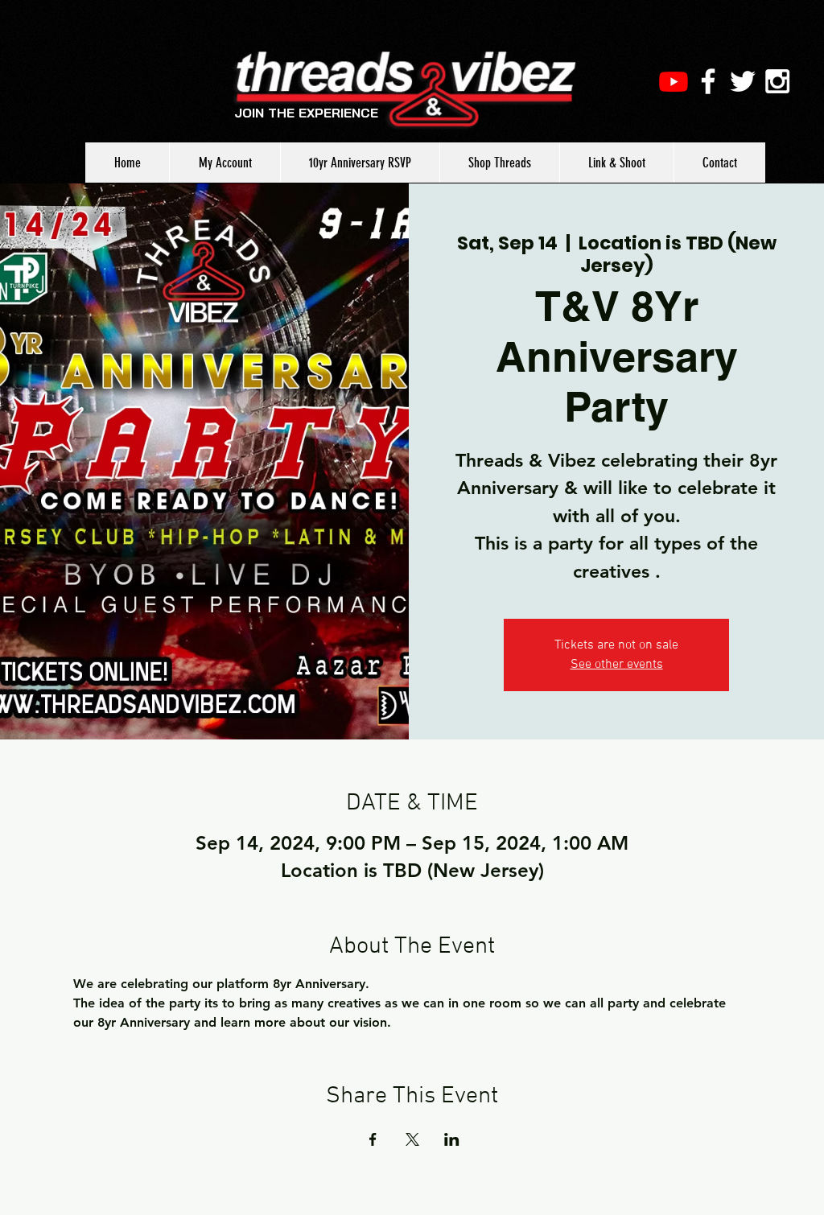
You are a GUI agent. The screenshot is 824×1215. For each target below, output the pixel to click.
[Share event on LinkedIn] (451, 1139)
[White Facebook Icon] (708, 81)
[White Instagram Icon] (777, 81)
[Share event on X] (412, 1139)
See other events (617, 665)
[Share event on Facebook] (373, 1139)
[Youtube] (673, 81)
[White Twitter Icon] (743, 81)
